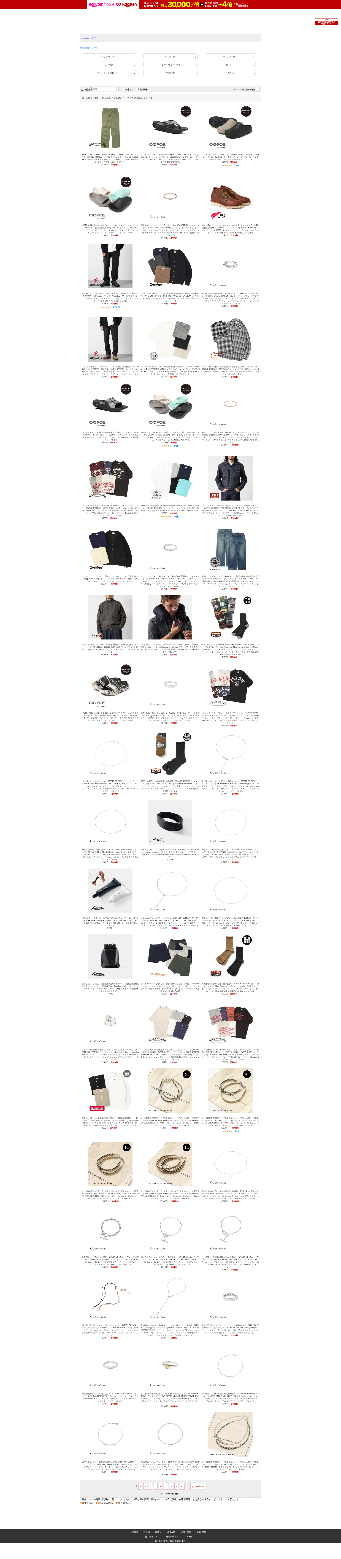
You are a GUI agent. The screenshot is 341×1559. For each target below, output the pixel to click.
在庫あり (129, 89)
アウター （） (108, 56)
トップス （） (170, 56)
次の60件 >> (198, 1486)
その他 (230, 72)
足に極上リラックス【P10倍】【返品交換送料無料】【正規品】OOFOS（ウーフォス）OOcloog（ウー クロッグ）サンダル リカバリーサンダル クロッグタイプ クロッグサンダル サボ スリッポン (230, 157)
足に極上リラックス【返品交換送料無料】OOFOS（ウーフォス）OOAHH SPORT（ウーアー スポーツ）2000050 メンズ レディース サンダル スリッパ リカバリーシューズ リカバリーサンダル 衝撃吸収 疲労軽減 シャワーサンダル (110, 436)
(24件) (176, 445)
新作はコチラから (89, 47)
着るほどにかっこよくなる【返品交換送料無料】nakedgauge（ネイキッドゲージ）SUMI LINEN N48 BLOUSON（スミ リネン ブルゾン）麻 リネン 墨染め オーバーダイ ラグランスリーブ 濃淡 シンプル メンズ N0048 (110, 648)
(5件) (236, 1131)
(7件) (236, 165)
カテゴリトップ (85, 38)
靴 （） (230, 64)
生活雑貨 (170, 72)
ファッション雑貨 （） (109, 72)
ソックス (109, 64)
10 (182, 1486)
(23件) (176, 516)
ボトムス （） (230, 56)
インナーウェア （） (170, 64)
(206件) (116, 306)
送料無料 (144, 89)
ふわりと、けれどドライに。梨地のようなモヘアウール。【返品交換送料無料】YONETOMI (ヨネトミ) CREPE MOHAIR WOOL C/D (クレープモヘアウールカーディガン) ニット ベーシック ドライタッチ (110, 578)
